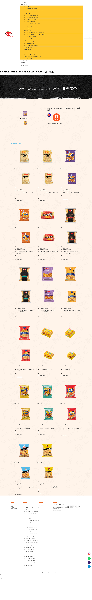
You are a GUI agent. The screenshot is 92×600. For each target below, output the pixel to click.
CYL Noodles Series (30, 558)
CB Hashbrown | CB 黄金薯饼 (69, 369)
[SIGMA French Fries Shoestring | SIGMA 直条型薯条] (25, 116)
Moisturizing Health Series (33, 23)
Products (24, 4)
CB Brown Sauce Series (33, 17)
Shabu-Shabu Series (32, 8)
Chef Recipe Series (31, 25)
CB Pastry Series (28, 47)
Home (12, 505)
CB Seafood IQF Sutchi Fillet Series (36, 34)
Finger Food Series (28, 40)
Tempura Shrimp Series (32, 45)
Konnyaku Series (31, 52)
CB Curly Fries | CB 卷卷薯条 (23, 428)
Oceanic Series (27, 30)
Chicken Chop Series (32, 26)
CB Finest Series (28, 13)
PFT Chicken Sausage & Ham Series (33, 56)
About (12, 506)
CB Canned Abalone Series (30, 54)
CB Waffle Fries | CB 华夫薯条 (47, 428)
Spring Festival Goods (32, 28)
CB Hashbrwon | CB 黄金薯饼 (46, 369)
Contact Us (24, 65)
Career (23, 62)
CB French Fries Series (57, 123)
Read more (19, 200)
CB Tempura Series (30, 547)
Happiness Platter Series (33, 15)
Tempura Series (30, 43)
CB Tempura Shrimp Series (32, 540)
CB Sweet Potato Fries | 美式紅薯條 (71, 193)
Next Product (25, 118)
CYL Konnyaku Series (30, 560)
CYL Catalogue (42, 505)
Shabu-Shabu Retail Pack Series (35, 10)
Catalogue (24, 60)
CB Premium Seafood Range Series (35, 32)
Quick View (16, 168)
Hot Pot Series (27, 6)
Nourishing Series (31, 21)
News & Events (25, 64)
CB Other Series (28, 58)
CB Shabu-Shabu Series (31, 506)
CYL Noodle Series (31, 51)
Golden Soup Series (32, 19)
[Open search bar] (85, 34)
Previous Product (25, 109)
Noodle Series (27, 49)
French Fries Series (32, 41)
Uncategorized (29, 565)
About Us (24, 2)
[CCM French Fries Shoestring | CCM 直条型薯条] (25, 126)
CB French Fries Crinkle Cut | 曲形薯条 (49, 487)
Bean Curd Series (31, 12)
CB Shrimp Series (31, 38)
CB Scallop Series (31, 36)
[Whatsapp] (89, 558)
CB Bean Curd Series (30, 538)
